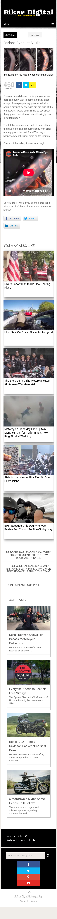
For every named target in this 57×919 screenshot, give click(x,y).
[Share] (19, 85)
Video (11, 35)
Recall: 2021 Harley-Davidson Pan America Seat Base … (27, 746)
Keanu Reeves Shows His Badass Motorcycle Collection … (26, 639)
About (23, 901)
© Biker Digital (21, 896)
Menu (6, 24)
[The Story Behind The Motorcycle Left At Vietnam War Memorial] (28, 363)
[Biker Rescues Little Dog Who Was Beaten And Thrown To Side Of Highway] (28, 508)
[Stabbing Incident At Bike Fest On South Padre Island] (28, 460)
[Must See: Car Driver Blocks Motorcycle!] (28, 315)
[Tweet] (26, 85)
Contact (33, 901)
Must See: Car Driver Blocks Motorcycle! (28, 332)
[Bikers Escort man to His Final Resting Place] (28, 266)
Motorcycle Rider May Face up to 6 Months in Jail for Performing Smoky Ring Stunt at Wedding (26, 432)
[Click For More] (32, 85)
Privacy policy (35, 896)
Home (9, 836)
